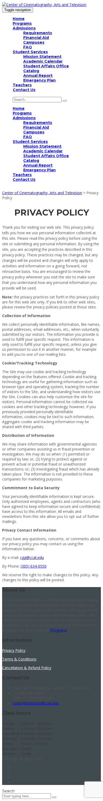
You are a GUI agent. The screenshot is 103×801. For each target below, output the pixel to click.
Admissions (24, 28)
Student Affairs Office (46, 66)
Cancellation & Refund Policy (26, 667)
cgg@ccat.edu (32, 557)
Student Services (30, 51)
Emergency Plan (39, 80)
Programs (22, 23)
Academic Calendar (43, 61)
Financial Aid (36, 37)
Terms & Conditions (19, 659)
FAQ (27, 47)
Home (19, 18)
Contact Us (24, 89)
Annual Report (38, 75)
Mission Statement (42, 56)
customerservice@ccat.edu (36, 702)
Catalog (31, 70)
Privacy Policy (13, 650)
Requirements (37, 33)
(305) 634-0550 (33, 566)
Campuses (33, 42)
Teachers (22, 85)
